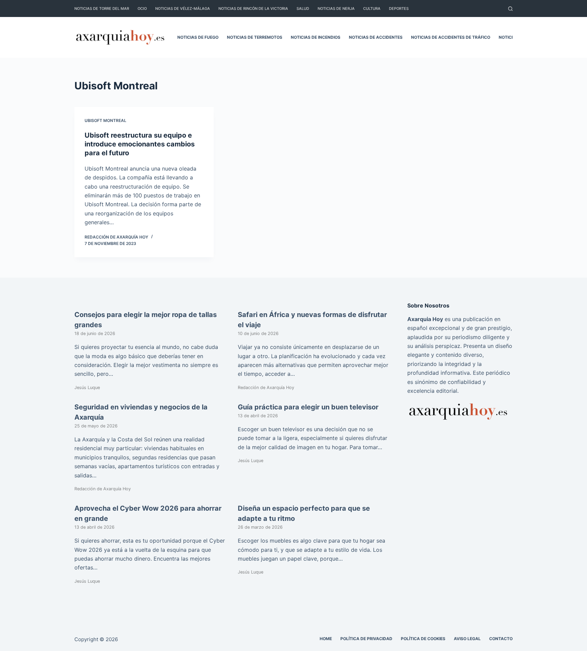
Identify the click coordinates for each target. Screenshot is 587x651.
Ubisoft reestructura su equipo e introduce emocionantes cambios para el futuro (140, 144)
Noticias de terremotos (254, 37)
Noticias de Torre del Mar (101, 8)
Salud (303, 8)
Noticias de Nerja (336, 8)
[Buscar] (510, 8)
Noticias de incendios (315, 37)
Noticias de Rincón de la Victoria (253, 8)
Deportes (399, 8)
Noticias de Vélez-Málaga (182, 8)
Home (326, 638)
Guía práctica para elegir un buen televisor (308, 407)
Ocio (142, 8)
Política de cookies (423, 638)
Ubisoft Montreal (105, 120)
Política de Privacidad (366, 638)
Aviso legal (467, 638)
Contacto (501, 638)
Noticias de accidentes (376, 37)
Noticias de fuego (197, 37)
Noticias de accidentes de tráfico (450, 37)
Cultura (371, 8)
